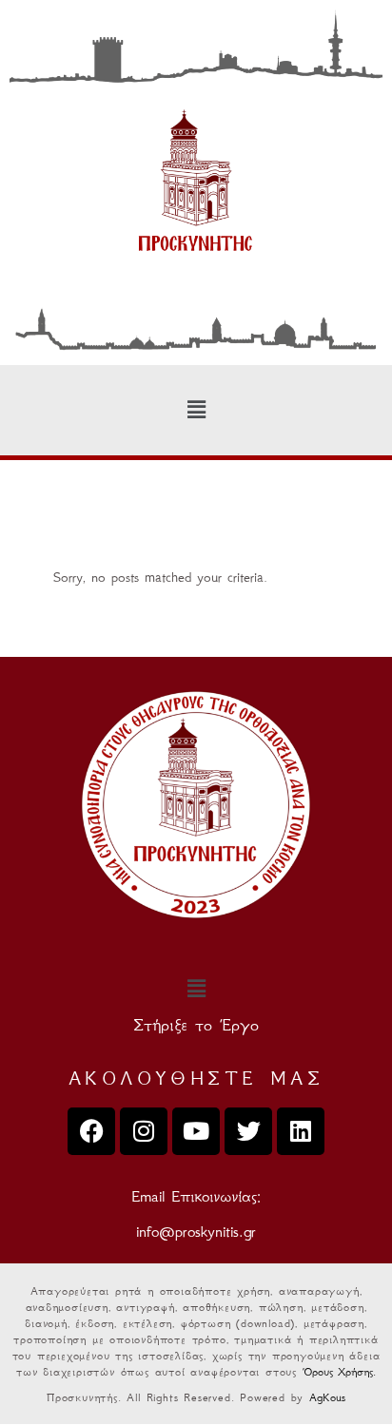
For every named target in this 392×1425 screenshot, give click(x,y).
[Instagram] (143, 1131)
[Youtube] (196, 1131)
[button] (196, 411)
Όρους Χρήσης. (339, 1371)
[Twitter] (248, 1131)
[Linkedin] (300, 1131)
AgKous (327, 1397)
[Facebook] (91, 1131)
